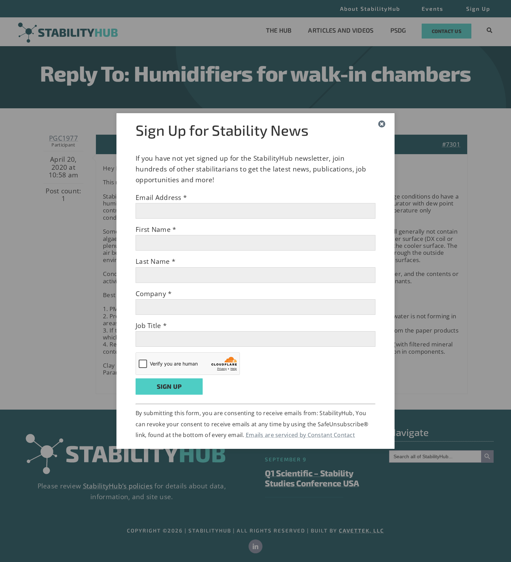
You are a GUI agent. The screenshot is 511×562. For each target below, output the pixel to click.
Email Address (161, 197)
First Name (156, 229)
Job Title (151, 325)
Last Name (155, 261)
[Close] (382, 124)
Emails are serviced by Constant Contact (300, 435)
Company (154, 293)
